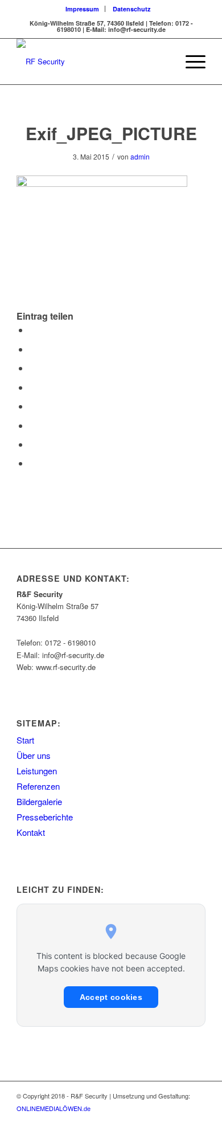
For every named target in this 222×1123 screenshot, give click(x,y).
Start (25, 740)
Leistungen (37, 771)
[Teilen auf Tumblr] (32, 406)
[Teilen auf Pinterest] (32, 368)
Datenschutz (132, 9)
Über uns (34, 755)
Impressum (82, 9)
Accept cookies (111, 997)
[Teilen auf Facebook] (32, 330)
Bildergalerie (39, 801)
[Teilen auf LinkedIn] (32, 387)
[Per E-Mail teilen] (32, 463)
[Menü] (189, 61)
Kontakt (31, 832)
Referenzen (38, 786)
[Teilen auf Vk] (32, 425)
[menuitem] (82, 9)
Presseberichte (45, 817)
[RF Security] (92, 61)
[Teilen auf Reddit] (32, 444)
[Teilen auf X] (32, 349)
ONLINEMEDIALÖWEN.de (54, 1108)
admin (140, 156)
